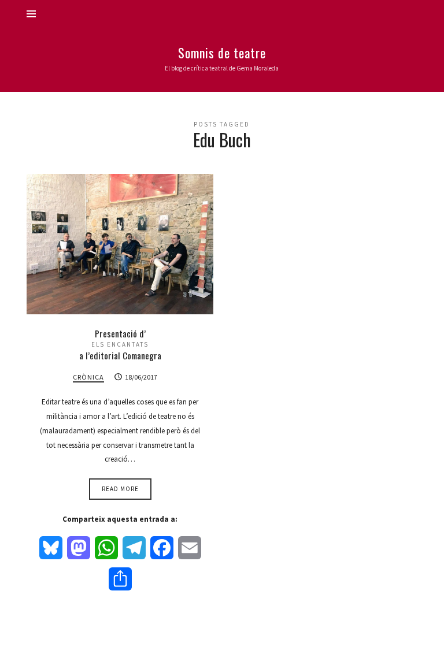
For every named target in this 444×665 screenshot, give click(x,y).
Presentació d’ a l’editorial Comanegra (120, 344)
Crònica (88, 377)
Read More (120, 489)
